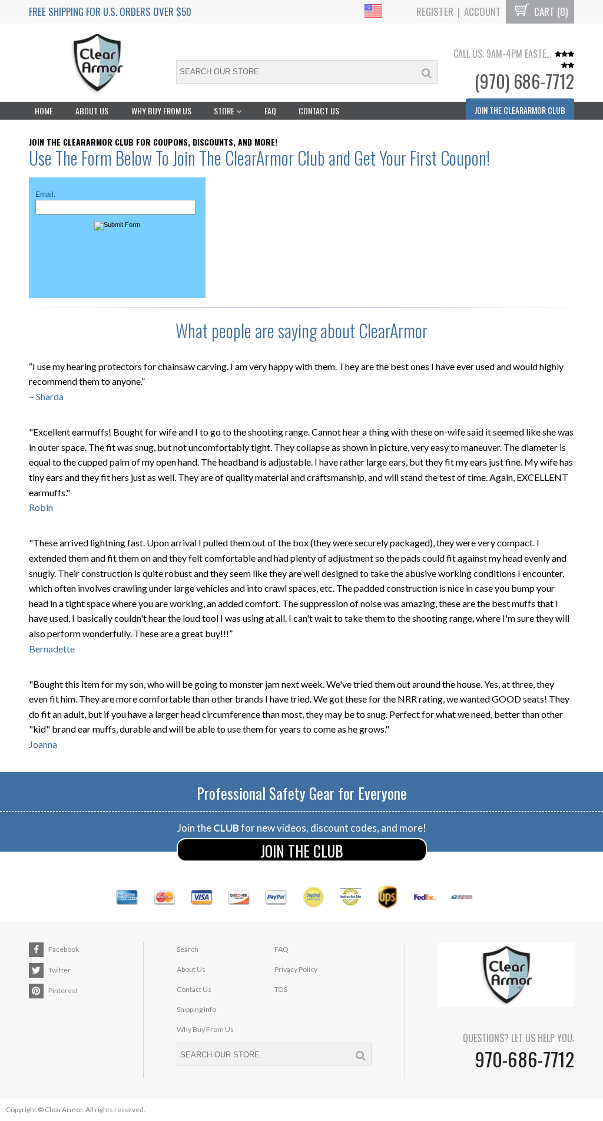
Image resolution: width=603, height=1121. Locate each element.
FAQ (270, 110)
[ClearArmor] (97, 62)
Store (225, 110)
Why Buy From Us (161, 110)
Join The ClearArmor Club (520, 110)
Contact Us (319, 110)
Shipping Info (196, 1009)
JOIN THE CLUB (301, 851)
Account (482, 11)
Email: (45, 194)
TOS (280, 989)
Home (44, 110)
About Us (91, 110)
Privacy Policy (295, 969)
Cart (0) (550, 11)
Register (434, 11)
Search (187, 949)
